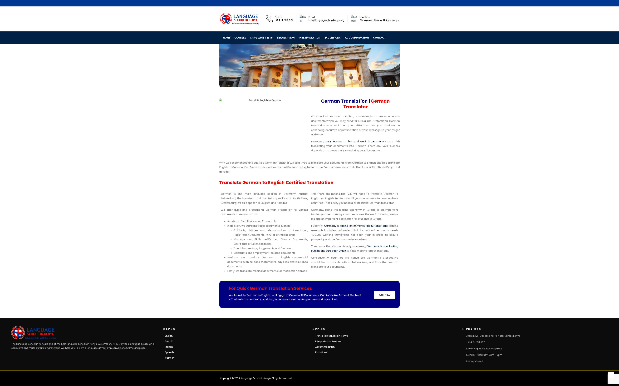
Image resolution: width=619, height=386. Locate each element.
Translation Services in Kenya (331, 335)
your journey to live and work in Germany (355, 141)
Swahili (168, 341)
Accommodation (357, 37)
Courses (240, 37)
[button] (396, 38)
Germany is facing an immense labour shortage (355, 226)
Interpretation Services (328, 341)
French (169, 346)
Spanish (169, 352)
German (169, 357)
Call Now (384, 295)
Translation (286, 37)
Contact (379, 37)
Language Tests (261, 37)
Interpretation (309, 37)
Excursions (332, 37)
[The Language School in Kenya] (241, 18)
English (169, 335)
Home (226, 37)
